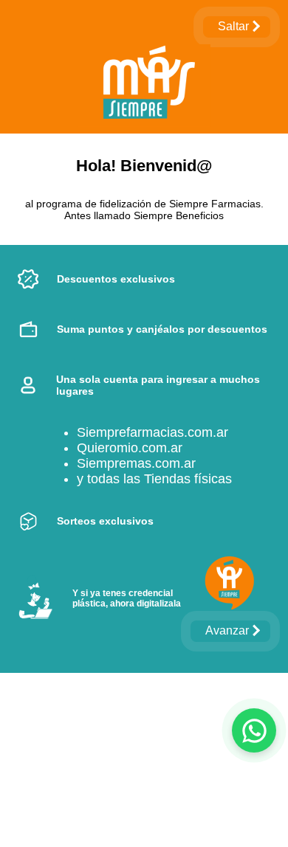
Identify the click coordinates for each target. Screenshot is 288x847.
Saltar (233, 26)
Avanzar (227, 630)
